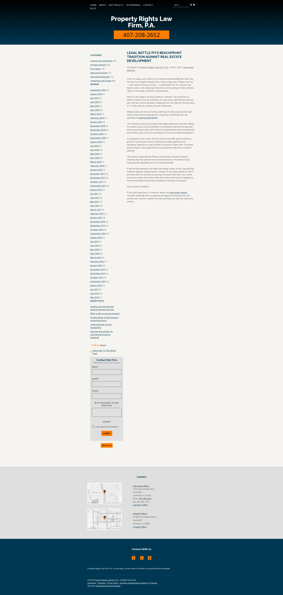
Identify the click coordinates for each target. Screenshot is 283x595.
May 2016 (94, 249)
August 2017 (96, 189)
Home (93, 5)
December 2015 (97, 269)
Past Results (116, 5)
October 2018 (96, 134)
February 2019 (97, 118)
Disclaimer (107, 421)
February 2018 (97, 165)
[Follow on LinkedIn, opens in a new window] (149, 558)
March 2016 (95, 257)
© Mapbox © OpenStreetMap (108, 586)
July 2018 (94, 146)
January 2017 (96, 217)
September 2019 (98, 90)
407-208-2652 (141, 35)
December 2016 (97, 221)
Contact (148, 5)
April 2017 (95, 205)
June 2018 (94, 150)
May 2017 (94, 201)
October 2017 (96, 181)
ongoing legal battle (147, 117)
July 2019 (94, 98)
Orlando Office (140, 527)
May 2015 (94, 297)
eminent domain (98, 64)
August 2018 (96, 142)
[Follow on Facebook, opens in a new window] (133, 558)
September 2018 (98, 138)
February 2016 (97, 261)
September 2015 (98, 281)
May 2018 (94, 154)
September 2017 (98, 185)
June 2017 (94, 197)
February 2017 (97, 213)
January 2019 (96, 122)
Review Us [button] (107, 445)
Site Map (101, 583)
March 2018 (95, 161)
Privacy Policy (112, 583)
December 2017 (97, 173)
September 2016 (98, 233)
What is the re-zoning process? (105, 313)
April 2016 (95, 253)
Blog (93, 9)
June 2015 (94, 293)
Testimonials (133, 5)
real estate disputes (99, 76)
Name (95, 366)
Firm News (95, 68)
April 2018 (95, 158)
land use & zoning (98, 72)
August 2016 (96, 237)
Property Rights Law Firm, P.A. (141, 22)
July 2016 (94, 241)
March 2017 (95, 209)
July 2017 (94, 193)
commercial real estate (101, 60)
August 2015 (96, 285)
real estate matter (178, 192)
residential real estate (100, 80)
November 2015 (97, 273)
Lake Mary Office (140, 505)
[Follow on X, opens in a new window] (142, 558)
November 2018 (97, 130)
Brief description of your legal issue (106, 404)
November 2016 (97, 225)
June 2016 (94, 245)
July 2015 (94, 289)
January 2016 (96, 265)
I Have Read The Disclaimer (107, 427)
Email (95, 378)
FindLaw (153, 583)
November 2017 (97, 177)
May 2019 (94, 106)
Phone (95, 390)
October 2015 (96, 277)
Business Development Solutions (133, 583)
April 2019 (95, 110)
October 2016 (96, 229)
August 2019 (96, 94)
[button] (281, 579)
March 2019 (95, 114)
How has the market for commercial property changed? (101, 334)
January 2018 (96, 169)
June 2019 (94, 102)
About (102, 5)
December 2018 (97, 126)
